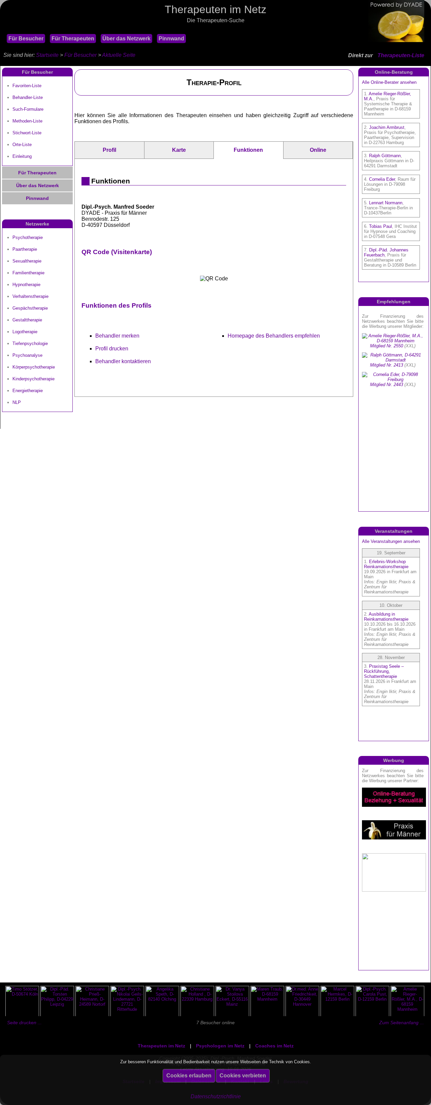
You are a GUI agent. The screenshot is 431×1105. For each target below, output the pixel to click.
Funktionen (248, 150)
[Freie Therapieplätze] (3, 30)
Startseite (47, 55)
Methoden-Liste (27, 121)
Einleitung (22, 156)
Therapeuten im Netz (161, 1045)
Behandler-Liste (27, 97)
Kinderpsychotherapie (33, 378)
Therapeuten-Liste (400, 55)
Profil (109, 150)
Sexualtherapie (26, 261)
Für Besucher (25, 38)
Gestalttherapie (27, 319)
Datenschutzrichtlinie (216, 1096)
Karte (179, 150)
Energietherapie (27, 390)
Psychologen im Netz (220, 1045)
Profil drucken (111, 348)
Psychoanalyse (27, 355)
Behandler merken (117, 336)
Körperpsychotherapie (33, 367)
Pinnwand (171, 38)
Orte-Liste (22, 144)
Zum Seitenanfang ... (401, 1022)
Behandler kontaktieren (123, 361)
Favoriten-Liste (26, 85)
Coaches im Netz (274, 1045)
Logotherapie (24, 331)
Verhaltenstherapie (30, 296)
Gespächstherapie (30, 308)
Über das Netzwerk (126, 38)
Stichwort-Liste (26, 132)
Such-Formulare (27, 109)
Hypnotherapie (26, 284)
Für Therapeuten (73, 38)
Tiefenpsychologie (30, 343)
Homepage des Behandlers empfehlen (274, 336)
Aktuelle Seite (118, 55)
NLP (16, 402)
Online (318, 150)
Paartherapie (24, 249)
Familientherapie (28, 272)
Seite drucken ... (24, 1022)
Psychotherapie (27, 237)
